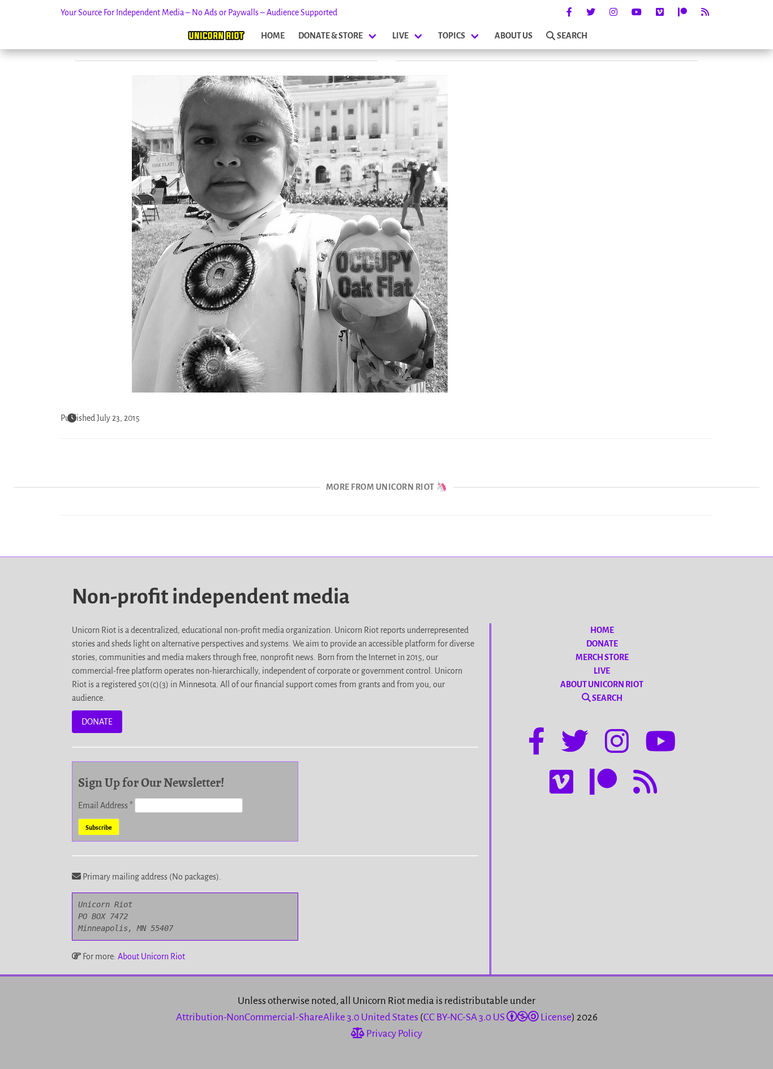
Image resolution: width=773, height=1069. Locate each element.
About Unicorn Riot (151, 956)
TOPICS (451, 35)
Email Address (105, 805)
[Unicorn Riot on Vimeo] (659, 12)
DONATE (97, 721)
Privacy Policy (393, 1033)
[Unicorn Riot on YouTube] (636, 12)
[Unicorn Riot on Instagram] (613, 12)
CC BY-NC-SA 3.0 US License (497, 1017)
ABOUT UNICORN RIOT (601, 684)
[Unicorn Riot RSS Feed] (705, 12)
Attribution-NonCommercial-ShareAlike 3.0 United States (297, 1017)
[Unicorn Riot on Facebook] (569, 12)
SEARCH (572, 35)
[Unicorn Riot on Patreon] (682, 12)
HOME (273, 35)
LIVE (400, 35)
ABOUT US (513, 35)
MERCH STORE (602, 657)
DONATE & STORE (330, 35)
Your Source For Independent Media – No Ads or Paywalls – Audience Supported (199, 12)
